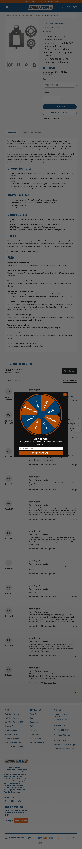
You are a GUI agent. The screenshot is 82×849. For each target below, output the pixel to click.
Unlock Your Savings (41, 453)
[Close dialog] (65, 394)
